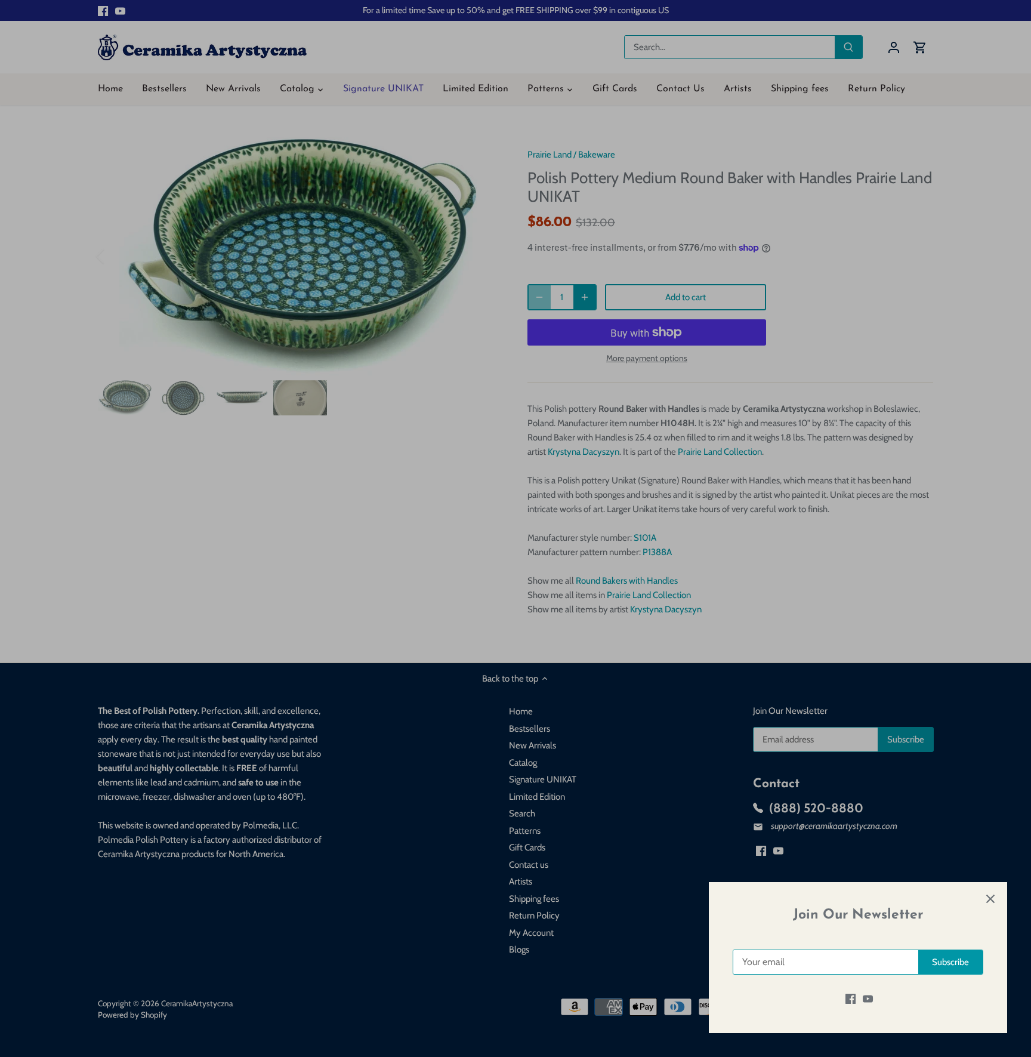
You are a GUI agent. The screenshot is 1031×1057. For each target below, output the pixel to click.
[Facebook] (850, 999)
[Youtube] (868, 999)
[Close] (990, 899)
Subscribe (950, 962)
